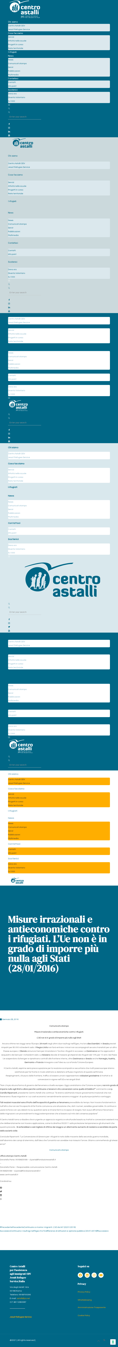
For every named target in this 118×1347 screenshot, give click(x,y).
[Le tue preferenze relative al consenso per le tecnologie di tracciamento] (113, 1342)
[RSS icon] (104, 1340)
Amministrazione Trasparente (92, 1307)
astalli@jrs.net (23, 1298)
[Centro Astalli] (24, 18)
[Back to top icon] (98, 1341)
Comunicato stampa (59, 1150)
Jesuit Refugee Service (21, 1317)
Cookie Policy (84, 1316)
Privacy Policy (84, 1292)
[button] (59, 1188)
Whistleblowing (85, 1300)
